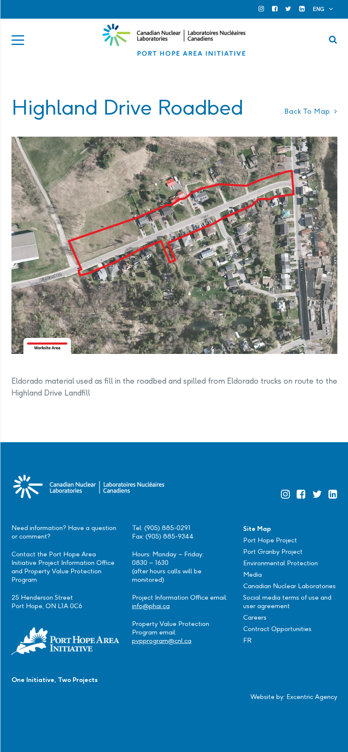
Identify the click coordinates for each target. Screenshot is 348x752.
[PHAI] (174, 40)
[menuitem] (323, 9)
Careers (255, 617)
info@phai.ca (151, 606)
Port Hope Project (270, 540)
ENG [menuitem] (318, 9)
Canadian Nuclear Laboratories (289, 586)
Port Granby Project (273, 551)
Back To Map (307, 111)
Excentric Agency (311, 697)
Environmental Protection (280, 563)
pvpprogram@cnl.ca (161, 641)
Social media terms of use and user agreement (287, 601)
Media (252, 574)
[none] (323, 9)
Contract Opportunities (277, 629)
